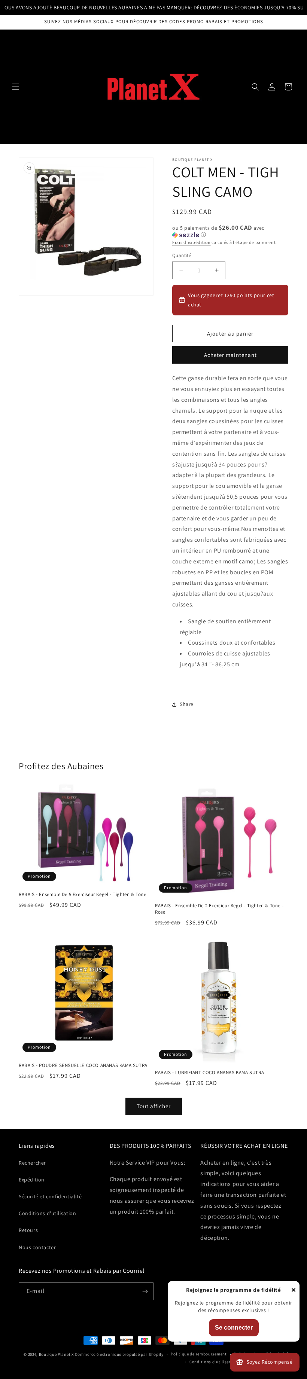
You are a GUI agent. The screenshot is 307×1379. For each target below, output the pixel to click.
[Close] (294, 1290)
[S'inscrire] (145, 1291)
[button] (15, 87)
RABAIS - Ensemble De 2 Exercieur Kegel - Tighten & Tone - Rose (219, 909)
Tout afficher (154, 1106)
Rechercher (32, 1162)
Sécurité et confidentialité (50, 1196)
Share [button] (187, 704)
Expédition (32, 1179)
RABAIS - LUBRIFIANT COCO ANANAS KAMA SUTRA (209, 1073)
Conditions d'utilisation (47, 1213)
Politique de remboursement (199, 1354)
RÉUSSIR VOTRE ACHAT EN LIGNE (244, 1146)
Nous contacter (37, 1247)
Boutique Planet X (56, 1354)
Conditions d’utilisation (213, 1361)
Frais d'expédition (191, 242)
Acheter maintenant (230, 354)
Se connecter (234, 1327)
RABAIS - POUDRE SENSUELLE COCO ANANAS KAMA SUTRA (83, 1065)
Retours (28, 1230)
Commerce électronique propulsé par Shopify (119, 1354)
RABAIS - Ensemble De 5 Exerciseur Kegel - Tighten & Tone (82, 895)
